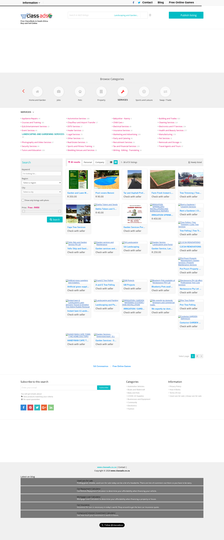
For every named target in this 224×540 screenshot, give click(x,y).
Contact (147, 2)
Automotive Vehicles (136, 386)
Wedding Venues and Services (82, 150)
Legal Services (75, 134)
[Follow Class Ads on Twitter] (138, 2)
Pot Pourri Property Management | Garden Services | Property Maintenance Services (191, 269)
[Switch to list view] (111, 162)
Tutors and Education (33, 150)
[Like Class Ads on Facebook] (132, 2)
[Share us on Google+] (44, 407)
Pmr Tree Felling (188, 305)
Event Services (29, 130)
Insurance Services (122, 130)
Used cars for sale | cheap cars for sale (186, 396)
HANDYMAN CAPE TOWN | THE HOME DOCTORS (79, 340)
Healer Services (76, 130)
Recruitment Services (124, 142)
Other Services (76, 138)
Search (56, 219)
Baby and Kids (134, 393)
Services (26, 112)
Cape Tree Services (76, 227)
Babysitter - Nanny (122, 118)
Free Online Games (181, 2)
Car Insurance (83, 505)
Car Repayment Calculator (89, 489)
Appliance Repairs (31, 118)
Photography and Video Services (38, 142)
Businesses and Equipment (139, 399)
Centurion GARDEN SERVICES (191, 323)
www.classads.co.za (106, 467)
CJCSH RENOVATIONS (190, 247)
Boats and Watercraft (136, 390)
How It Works (175, 390)
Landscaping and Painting (107, 305)
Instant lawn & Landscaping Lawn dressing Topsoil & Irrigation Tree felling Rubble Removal (79, 311)
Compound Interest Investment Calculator (96, 513)
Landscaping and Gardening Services (43, 135)
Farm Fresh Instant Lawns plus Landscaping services (163, 193)
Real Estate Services (78, 142)
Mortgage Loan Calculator (88, 497)
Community (132, 402)
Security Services (30, 146)
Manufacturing (167, 134)
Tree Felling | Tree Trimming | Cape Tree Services (191, 231)
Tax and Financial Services (126, 146)
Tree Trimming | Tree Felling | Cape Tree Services (191, 193)
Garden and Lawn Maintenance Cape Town (79, 193)
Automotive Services (78, 118)
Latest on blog (28, 477)
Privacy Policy (175, 386)
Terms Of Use (175, 393)
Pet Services (165, 138)
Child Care (118, 122)
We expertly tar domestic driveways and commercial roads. (163, 309)
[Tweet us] (37, 407)
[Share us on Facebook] (23, 407)
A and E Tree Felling (105, 285)
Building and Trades (169, 118)
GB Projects (129, 285)
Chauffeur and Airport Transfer (83, 122)
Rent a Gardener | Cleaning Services (191, 211)
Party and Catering (123, 138)
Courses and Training (33, 122)
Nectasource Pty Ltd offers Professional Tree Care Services (191, 289)
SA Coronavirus (100, 366)
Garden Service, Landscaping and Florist (163, 248)
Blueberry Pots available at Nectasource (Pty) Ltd (163, 287)
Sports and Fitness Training (81, 146)
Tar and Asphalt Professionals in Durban (135, 193)
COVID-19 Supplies (136, 396)
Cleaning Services (168, 122)
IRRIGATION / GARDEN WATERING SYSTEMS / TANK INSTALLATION (135, 309)
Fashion (131, 409)
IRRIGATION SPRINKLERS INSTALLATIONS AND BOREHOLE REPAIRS (163, 215)
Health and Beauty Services (173, 130)
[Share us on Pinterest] (30, 407)
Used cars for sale (85, 480)
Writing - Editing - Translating (127, 150)
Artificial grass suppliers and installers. (79, 287)
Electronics (132, 406)
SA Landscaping (131, 247)
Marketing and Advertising (126, 134)
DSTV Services (75, 126)
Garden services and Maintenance (107, 248)
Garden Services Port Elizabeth (135, 227)
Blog (161, 2)
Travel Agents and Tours (171, 146)
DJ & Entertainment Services (35, 126)
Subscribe (103, 387)
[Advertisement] (112, 50)
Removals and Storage (170, 142)
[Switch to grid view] (116, 162)
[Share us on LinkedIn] (51, 407)
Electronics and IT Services (172, 126)
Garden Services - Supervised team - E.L (107, 340)
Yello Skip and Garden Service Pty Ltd (79, 248)
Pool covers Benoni (105, 193)
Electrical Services (122, 126)
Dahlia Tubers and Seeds (107, 209)
